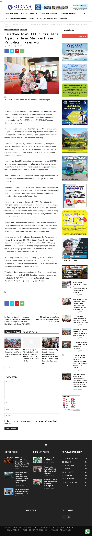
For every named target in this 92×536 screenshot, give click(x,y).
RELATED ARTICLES (13, 332)
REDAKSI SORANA (64, 19)
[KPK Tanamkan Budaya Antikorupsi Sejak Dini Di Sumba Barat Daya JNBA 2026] (66, 318)
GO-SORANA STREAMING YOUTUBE (16, 19)
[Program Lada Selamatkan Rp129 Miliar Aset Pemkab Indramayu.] (37, 469)
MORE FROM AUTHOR (30, 332)
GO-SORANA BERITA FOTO (69, 13)
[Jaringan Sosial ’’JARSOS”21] (37, 460)
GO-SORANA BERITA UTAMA (14, 13)
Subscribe (82, 36)
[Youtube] (69, 517)
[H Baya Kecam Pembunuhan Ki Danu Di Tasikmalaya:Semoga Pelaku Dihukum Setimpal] (66, 284)
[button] (85, 13)
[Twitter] (12, 51)
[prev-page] (5, 367)
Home (6, 24)
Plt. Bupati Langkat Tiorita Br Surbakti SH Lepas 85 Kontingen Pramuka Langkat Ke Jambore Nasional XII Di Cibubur (80, 361)
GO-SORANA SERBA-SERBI (49, 13)
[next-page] (9, 367)
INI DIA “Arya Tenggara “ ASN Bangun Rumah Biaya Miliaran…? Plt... (22, 491)
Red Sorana (10, 46)
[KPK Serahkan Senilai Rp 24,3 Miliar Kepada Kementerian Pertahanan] (66, 344)
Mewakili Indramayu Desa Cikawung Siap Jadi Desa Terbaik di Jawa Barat (47, 319)
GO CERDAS (32, 24)
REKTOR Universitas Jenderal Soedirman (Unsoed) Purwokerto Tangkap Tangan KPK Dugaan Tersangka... (22, 462)
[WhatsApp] (22, 51)
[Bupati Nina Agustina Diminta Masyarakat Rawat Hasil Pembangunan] (37, 482)
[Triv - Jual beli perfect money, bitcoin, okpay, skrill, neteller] (75, 248)
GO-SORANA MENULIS (35, 19)
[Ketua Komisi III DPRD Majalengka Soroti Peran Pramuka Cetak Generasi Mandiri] (12, 342)
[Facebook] (6, 51)
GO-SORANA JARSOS (50, 19)
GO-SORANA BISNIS (32, 13)
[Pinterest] (17, 51)
